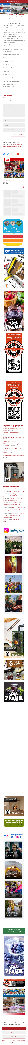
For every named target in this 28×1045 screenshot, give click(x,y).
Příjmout (14, 1028)
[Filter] (4, 183)
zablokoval (14, 931)
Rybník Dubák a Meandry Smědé (12, 448)
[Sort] (7, 183)
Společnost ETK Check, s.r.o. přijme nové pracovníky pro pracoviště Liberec (14, 509)
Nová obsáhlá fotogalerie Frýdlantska (13, 437)
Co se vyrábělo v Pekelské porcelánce (13, 455)
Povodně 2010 (7, 441)
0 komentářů (18, 18)
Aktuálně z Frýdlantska (8, 18)
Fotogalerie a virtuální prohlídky (12, 432)
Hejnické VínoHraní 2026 (18, 489)
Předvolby (14, 1037)
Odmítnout (14, 1033)
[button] (25, 1020)
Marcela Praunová (10, 17)
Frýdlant (5, 453)
